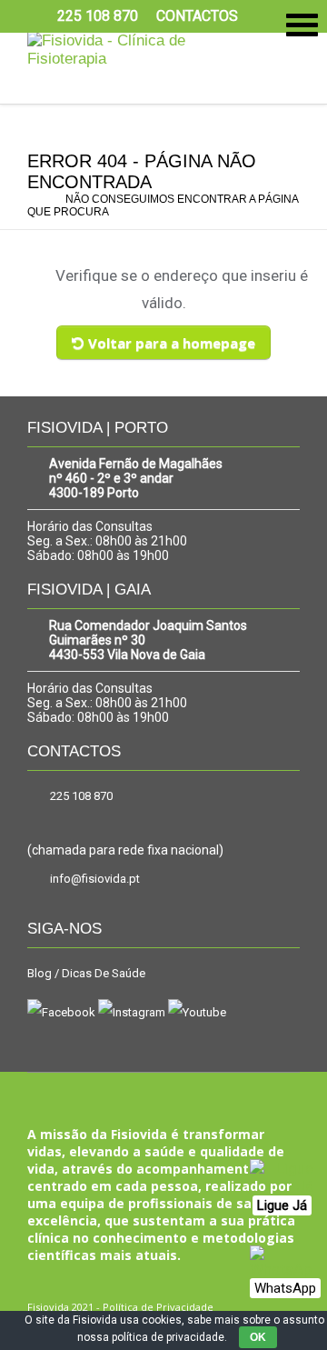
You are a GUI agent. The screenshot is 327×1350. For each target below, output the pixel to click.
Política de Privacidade (158, 1307)
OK (258, 1337)
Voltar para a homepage (171, 343)
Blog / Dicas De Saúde (86, 973)
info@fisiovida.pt (95, 878)
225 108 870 (81, 796)
